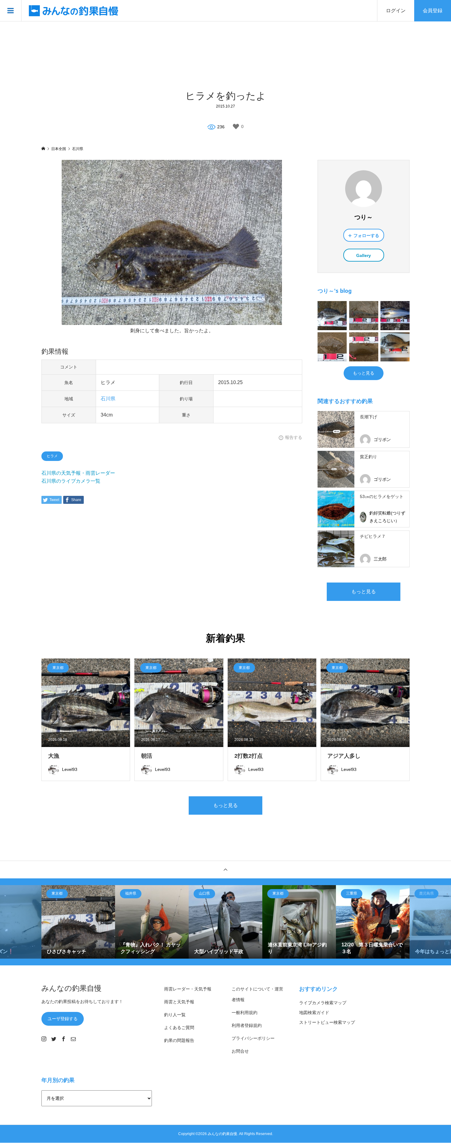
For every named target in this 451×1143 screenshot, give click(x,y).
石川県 (108, 398)
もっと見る (363, 373)
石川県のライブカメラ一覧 (70, 481)
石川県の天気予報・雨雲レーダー (78, 473)
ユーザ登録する (63, 1018)
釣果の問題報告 (179, 1040)
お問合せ (240, 1051)
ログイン (396, 10)
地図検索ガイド (314, 1012)
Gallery (363, 255)
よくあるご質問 (179, 1027)
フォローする (366, 235)
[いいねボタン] (236, 126)
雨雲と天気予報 (179, 1001)
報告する (293, 437)
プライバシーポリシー (253, 1038)
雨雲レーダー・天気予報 (187, 988)
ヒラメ (52, 456)
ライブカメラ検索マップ (322, 1002)
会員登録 (432, 10)
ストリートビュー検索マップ (327, 1022)
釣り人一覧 (175, 1014)
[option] (78, 922)
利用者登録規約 (247, 1025)
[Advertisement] (225, 55)
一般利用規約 (244, 1012)
